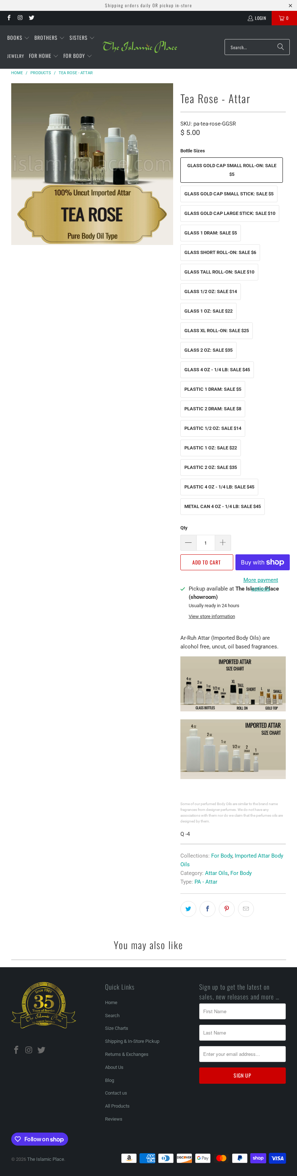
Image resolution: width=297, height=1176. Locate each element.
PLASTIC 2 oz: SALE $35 (210, 467)
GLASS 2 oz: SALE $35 (208, 350)
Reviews (113, 1119)
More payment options (260, 584)
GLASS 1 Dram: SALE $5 (210, 233)
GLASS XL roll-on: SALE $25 (216, 330)
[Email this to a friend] (246, 909)
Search (112, 1015)
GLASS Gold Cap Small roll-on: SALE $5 (231, 170)
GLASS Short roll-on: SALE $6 (220, 252)
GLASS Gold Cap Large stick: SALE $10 (229, 213)
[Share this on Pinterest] (227, 909)
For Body (221, 856)
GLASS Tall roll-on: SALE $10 (219, 272)
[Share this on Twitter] (188, 909)
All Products (117, 1106)
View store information (212, 616)
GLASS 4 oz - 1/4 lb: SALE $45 (217, 369)
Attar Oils (216, 873)
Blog (109, 1080)
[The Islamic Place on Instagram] (20, 18)
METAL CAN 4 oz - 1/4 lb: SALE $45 (222, 506)
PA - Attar (205, 882)
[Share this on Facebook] (208, 909)
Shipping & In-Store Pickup (132, 1041)
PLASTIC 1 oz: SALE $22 (210, 447)
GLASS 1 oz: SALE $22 (208, 311)
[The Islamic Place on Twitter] (31, 18)
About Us (114, 1067)
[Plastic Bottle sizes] (233, 777)
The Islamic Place (45, 1159)
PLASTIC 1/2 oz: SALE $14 (212, 428)
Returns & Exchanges (126, 1054)
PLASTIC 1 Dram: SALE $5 (212, 389)
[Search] (281, 47)
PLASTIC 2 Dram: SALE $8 (212, 408)
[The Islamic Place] (140, 47)
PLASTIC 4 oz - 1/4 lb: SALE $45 (219, 487)
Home (111, 1002)
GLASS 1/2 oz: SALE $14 (210, 291)
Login (260, 18)
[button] (18, 38)
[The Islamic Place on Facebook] (8, 18)
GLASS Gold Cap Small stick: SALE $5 (228, 193)
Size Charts (116, 1028)
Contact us (116, 1093)
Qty (184, 527)
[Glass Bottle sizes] (233, 709)
